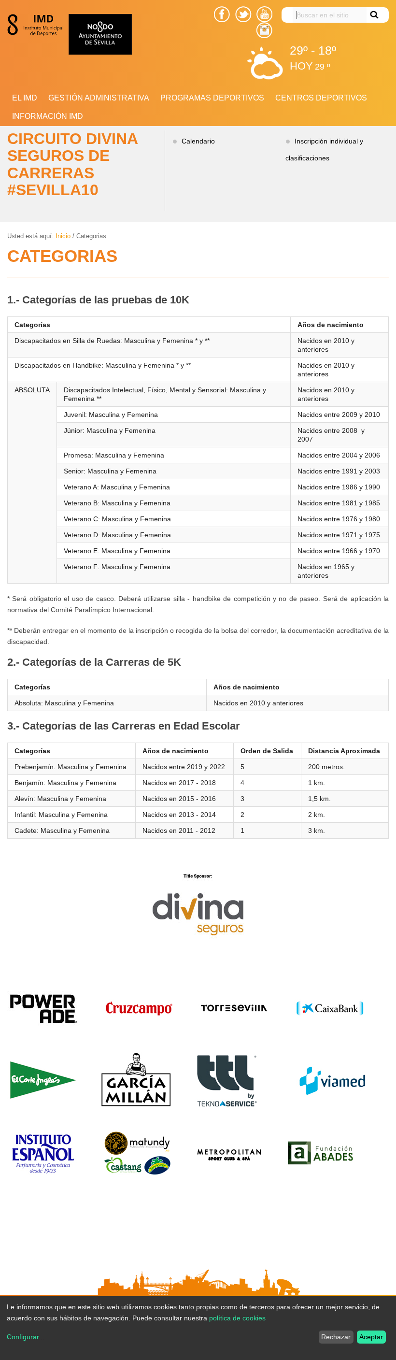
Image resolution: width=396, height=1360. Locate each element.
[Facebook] (221, 14)
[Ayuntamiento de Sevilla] (130, 34)
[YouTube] (264, 14)
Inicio (63, 236)
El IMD (24, 98)
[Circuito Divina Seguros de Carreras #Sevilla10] (38, 25)
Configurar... (25, 1336)
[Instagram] (264, 30)
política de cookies (237, 1318)
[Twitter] (243, 14)
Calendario (198, 141)
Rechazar (336, 1337)
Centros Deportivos (321, 98)
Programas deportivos (212, 98)
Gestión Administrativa (98, 98)
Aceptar (371, 1337)
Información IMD (47, 116)
